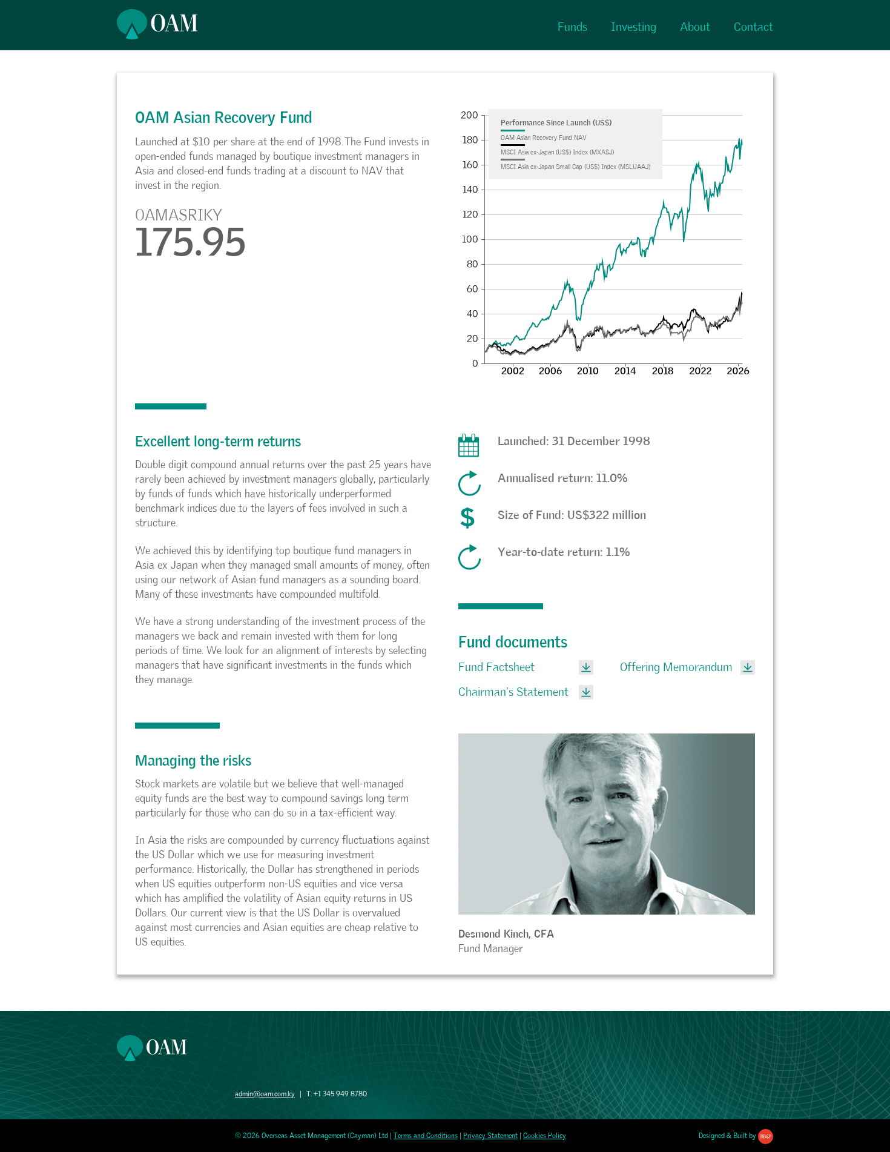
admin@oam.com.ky (265, 1093)
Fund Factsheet (496, 667)
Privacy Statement (490, 1135)
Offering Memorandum (676, 667)
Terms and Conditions (426, 1135)
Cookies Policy (544, 1135)
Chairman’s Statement (513, 692)
